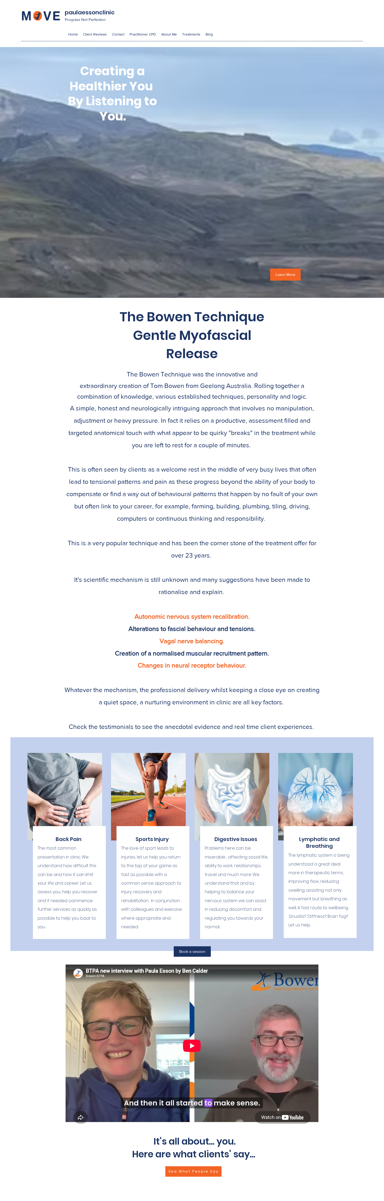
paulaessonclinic (90, 12)
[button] (191, 34)
